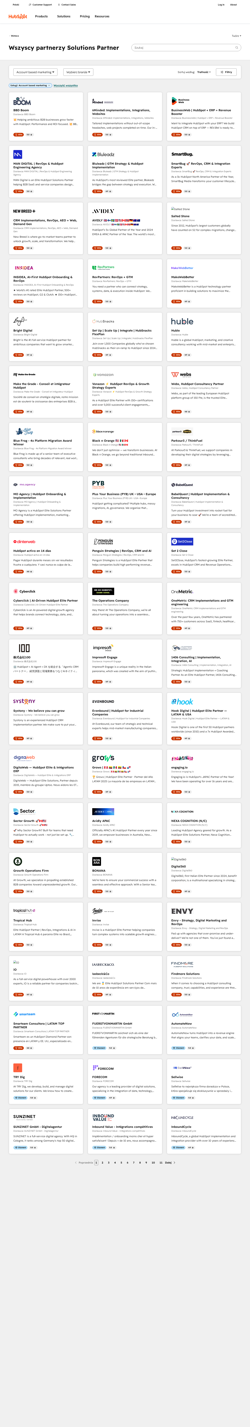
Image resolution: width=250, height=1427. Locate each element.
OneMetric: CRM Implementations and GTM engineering (202, 602)
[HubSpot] (18, 16)
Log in (221, 4)
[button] (236, 36)
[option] (33, 72)
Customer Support (42, 4)
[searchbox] (186, 47)
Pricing (85, 16)
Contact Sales (68, 4)
